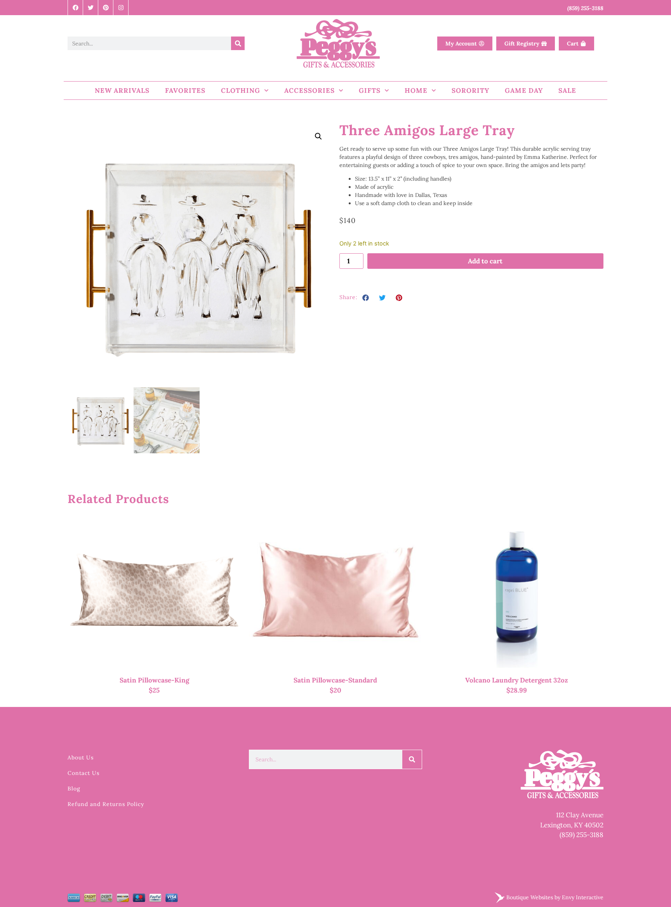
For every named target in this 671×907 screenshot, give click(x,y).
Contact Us (83, 772)
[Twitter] (90, 7)
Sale (567, 90)
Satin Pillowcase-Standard (335, 680)
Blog (74, 788)
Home (416, 90)
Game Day (524, 90)
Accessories (309, 90)
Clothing (240, 90)
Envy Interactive (582, 896)
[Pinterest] (105, 7)
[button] (318, 136)
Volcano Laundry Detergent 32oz (516, 680)
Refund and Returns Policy (106, 804)
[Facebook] (75, 7)
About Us (81, 757)
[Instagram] (121, 7)
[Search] (238, 43)
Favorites (185, 90)
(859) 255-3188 (581, 834)
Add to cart (485, 261)
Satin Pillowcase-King (154, 680)
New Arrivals (122, 90)
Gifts (370, 90)
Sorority (470, 90)
